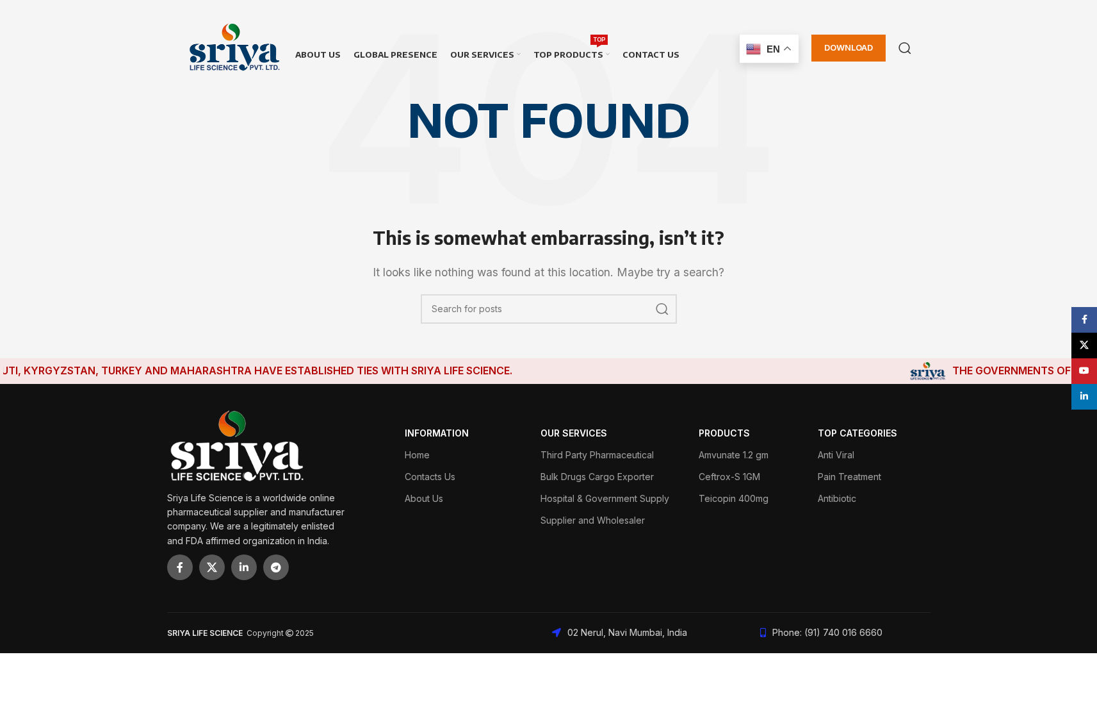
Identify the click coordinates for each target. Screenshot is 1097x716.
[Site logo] (234, 46)
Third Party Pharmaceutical (597, 454)
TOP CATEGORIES (857, 433)
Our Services (573, 433)
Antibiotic (837, 498)
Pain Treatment (849, 476)
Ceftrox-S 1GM (729, 476)
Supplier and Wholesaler (592, 520)
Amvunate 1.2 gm (733, 454)
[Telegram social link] (276, 567)
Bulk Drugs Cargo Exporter (597, 476)
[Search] (905, 48)
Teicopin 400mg (733, 498)
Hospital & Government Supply (604, 498)
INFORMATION (437, 433)
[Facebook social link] (180, 567)
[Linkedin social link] (244, 567)
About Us (424, 498)
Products (724, 433)
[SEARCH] (662, 309)
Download (848, 47)
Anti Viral (836, 454)
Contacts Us (430, 476)
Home (417, 454)
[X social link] (212, 567)
